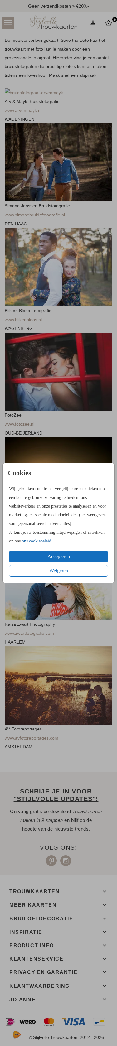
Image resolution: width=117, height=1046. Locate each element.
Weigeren (58, 570)
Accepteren (58, 556)
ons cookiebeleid (36, 541)
